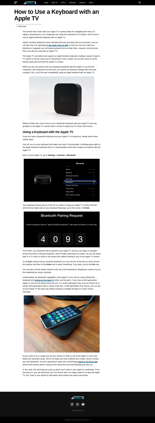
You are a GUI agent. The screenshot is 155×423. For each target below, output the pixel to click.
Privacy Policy (77, 410)
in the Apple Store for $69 (57, 45)
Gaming (82, 2)
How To (54, 2)
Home (46, 2)
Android (72, 2)
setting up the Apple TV (44, 280)
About (91, 2)
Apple (63, 2)
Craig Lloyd (22, 26)
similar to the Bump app (88, 362)
